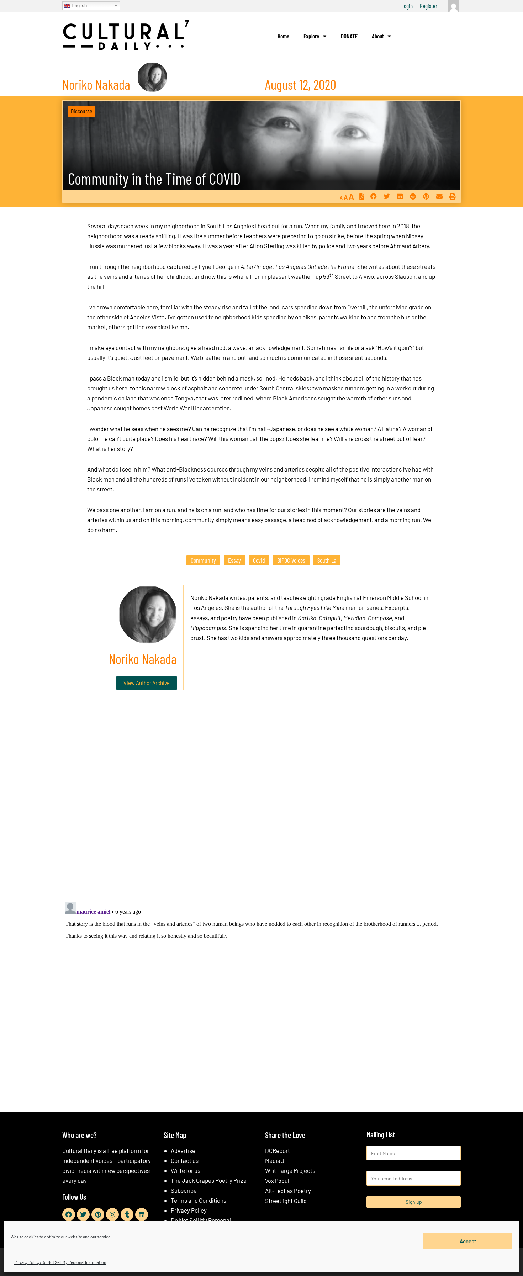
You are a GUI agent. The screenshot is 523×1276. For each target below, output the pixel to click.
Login (407, 5)
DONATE (349, 35)
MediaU (274, 1160)
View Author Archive (146, 683)
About (378, 35)
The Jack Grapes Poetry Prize (209, 1180)
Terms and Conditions (198, 1200)
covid (259, 560)
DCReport (277, 1150)
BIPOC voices (291, 560)
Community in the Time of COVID (154, 178)
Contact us (185, 1160)
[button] (373, 196)
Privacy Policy (189, 1210)
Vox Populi (278, 1180)
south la (326, 560)
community (203, 560)
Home (283, 35)
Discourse (81, 111)
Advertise (183, 1150)
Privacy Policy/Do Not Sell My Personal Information (60, 1262)
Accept (468, 1241)
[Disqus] (261, 804)
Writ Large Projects (290, 1170)
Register (428, 5)
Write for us (185, 1170)
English (78, 5)
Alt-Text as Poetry (288, 1190)
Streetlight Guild (286, 1200)
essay (234, 560)
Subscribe (184, 1190)
